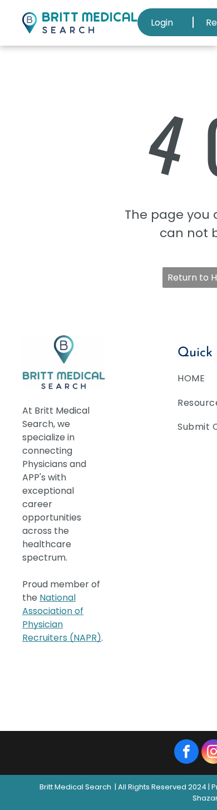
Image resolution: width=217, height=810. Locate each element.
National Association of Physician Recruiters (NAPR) (61, 617)
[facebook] (186, 753)
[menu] (200, 17)
